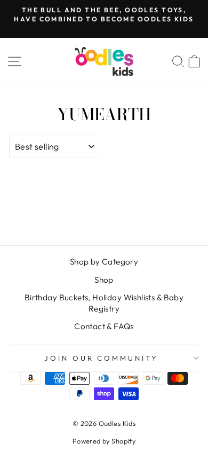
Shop (104, 280)
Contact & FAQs (104, 326)
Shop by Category (104, 261)
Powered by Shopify (104, 441)
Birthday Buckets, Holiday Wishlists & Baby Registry (104, 303)
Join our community (101, 358)
